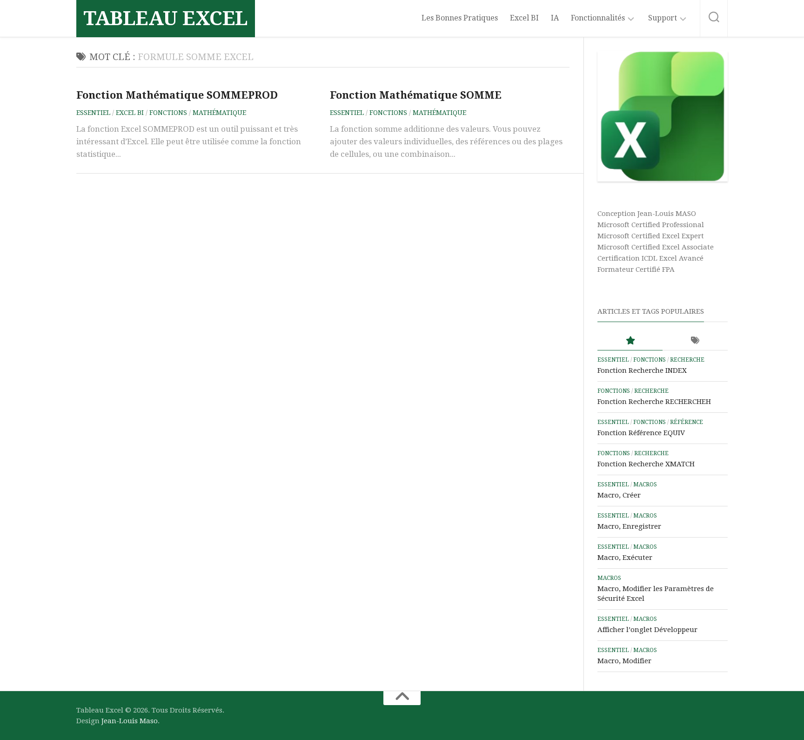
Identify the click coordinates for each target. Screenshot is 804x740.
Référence (686, 422)
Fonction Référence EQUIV (641, 433)
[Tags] (695, 340)
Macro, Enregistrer (629, 526)
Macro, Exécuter (624, 557)
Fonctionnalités (598, 17)
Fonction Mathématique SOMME (416, 95)
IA (555, 17)
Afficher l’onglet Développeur (647, 630)
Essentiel (93, 112)
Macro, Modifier (624, 661)
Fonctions (168, 112)
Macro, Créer (619, 495)
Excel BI (524, 17)
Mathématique (219, 112)
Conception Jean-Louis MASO (646, 213)
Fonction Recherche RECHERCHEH (654, 401)
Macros (645, 484)
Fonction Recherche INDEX (642, 370)
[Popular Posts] (630, 340)
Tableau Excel (165, 18)
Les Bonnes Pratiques (460, 17)
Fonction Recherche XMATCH (646, 464)
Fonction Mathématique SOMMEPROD (177, 95)
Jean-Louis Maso (129, 721)
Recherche (687, 360)
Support (662, 17)
